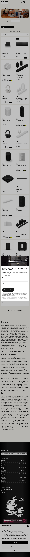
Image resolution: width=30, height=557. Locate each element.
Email (3, 283)
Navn (3, 277)
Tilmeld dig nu (8, 289)
